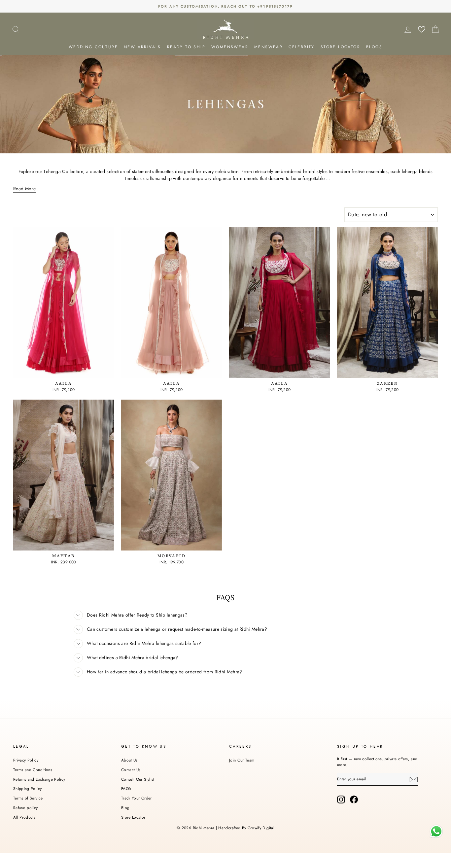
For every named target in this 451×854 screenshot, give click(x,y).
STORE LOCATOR (340, 47)
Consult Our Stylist (138, 779)
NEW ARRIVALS (142, 47)
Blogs (374, 47)
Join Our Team (242, 760)
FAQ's (126, 788)
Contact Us (131, 769)
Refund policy (25, 807)
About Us (129, 760)
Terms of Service (28, 798)
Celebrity (302, 47)
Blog (125, 807)
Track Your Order (136, 798)
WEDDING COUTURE (93, 47)
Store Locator (133, 817)
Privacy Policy (25, 760)
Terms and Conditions (32, 769)
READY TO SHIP (186, 47)
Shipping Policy (27, 788)
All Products (24, 817)
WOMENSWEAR (229, 47)
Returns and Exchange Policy (39, 779)
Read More (24, 188)
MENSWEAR (268, 47)
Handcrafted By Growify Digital (246, 828)
